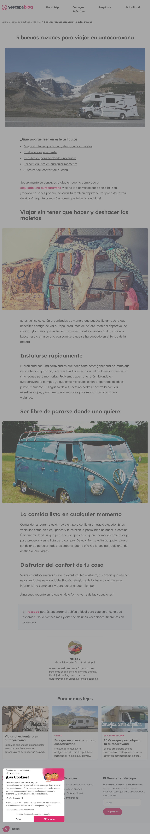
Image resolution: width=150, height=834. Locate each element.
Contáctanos (71, 797)
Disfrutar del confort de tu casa (46, 170)
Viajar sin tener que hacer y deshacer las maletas (58, 146)
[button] (6, 829)
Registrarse (113, 811)
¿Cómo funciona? (73, 793)
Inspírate (105, 7)
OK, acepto (49, 819)
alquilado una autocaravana (40, 188)
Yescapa (33, 611)
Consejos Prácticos (79, 9)
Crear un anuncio (73, 788)
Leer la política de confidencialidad (20, 810)
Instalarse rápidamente (40, 152)
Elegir (18, 819)
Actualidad (132, 7)
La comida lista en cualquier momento (50, 164)
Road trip (52, 7)
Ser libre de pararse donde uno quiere (50, 158)
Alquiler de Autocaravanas (78, 784)
